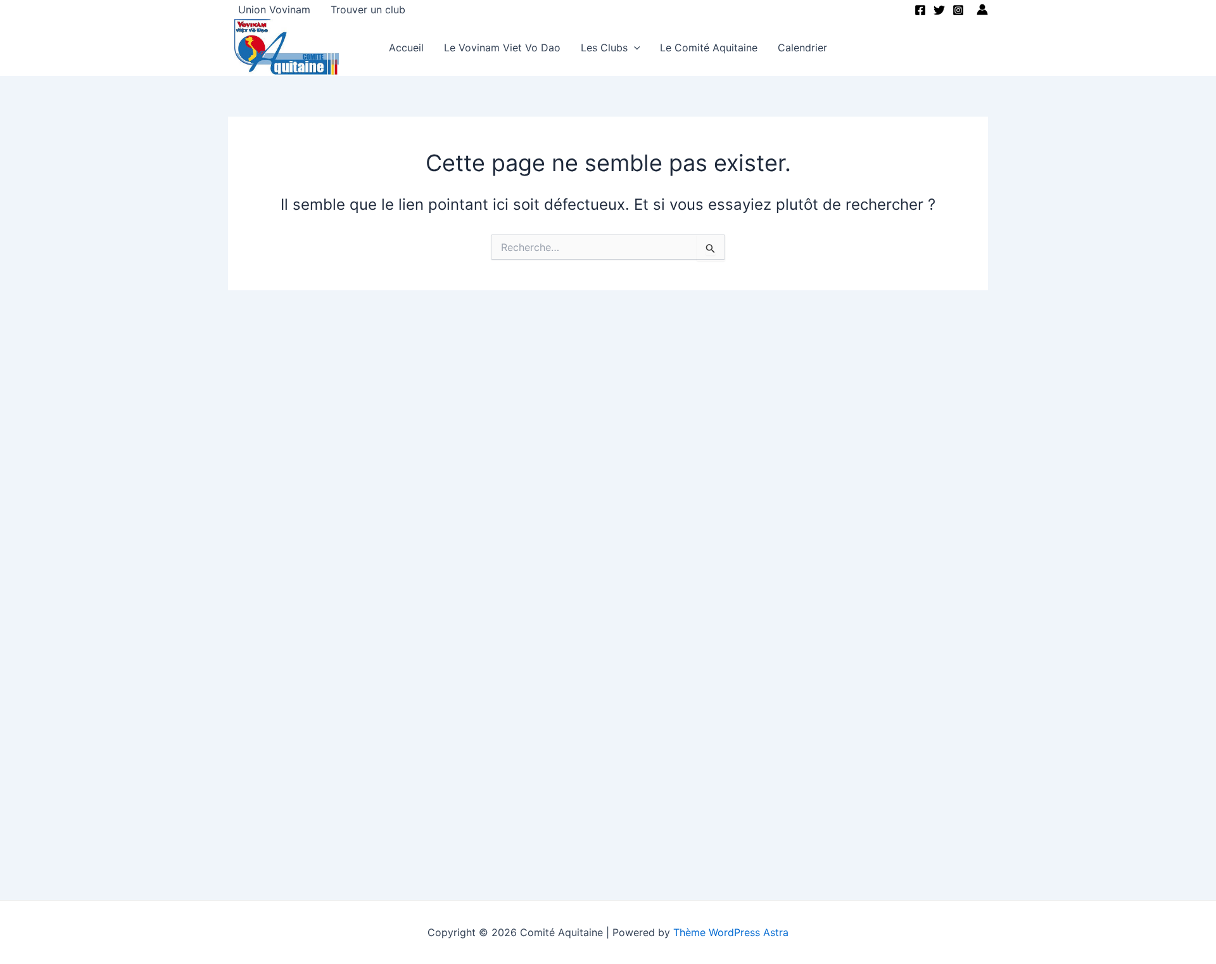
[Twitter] (939, 10)
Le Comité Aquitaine (708, 47)
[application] (634, 47)
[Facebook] (920, 10)
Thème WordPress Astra (730, 932)
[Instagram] (958, 10)
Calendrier (802, 47)
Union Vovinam (274, 9)
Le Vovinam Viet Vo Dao (502, 47)
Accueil (406, 47)
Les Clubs (604, 47)
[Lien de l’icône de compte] (982, 9)
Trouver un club (368, 9)
